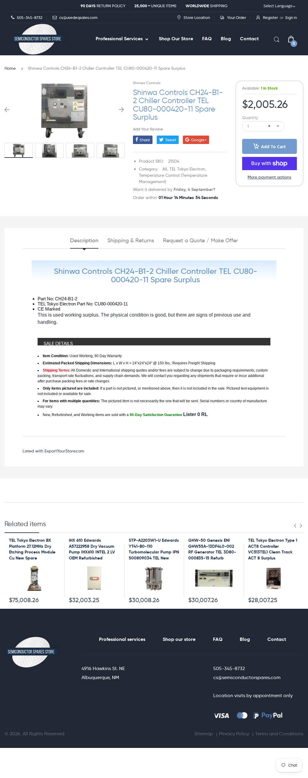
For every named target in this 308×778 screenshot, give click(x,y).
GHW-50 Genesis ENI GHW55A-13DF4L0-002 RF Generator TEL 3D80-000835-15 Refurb (212, 549)
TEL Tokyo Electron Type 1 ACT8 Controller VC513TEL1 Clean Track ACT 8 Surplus (272, 549)
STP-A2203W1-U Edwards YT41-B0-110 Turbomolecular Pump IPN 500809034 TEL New (154, 549)
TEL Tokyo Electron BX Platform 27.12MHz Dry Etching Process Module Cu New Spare (32, 549)
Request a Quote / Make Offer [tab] (200, 240)
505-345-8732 (229, 668)
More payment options (269, 177)
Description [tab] (84, 240)
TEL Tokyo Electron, (187, 169)
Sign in (291, 17)
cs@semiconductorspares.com (247, 677)
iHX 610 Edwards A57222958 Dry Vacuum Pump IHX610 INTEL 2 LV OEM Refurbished (92, 549)
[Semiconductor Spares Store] (38, 39)
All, (165, 169)
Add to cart (273, 146)
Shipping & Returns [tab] (130, 240)
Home (10, 68)
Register (270, 17)
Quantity (250, 117)
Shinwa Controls (146, 83)
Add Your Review (148, 129)
